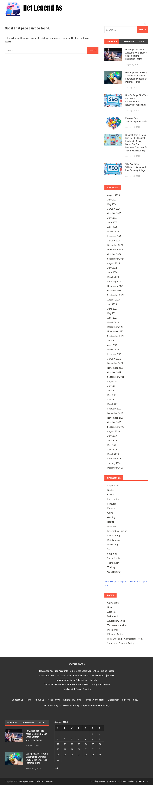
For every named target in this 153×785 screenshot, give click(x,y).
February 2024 (114, 281)
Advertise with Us (116, 620)
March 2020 (113, 454)
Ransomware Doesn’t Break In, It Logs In (76, 679)
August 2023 (113, 299)
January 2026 (114, 208)
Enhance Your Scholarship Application (136, 120)
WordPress (114, 781)
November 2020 (115, 417)
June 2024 (112, 272)
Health (110, 521)
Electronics (113, 499)
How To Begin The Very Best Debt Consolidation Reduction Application (136, 100)
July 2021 (112, 385)
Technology (113, 562)
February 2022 (114, 354)
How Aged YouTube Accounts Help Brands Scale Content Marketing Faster (136, 54)
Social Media (113, 558)
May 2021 (112, 394)
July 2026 (112, 199)
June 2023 (112, 308)
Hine (109, 607)
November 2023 (115, 285)
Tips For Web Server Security (76, 689)
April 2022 (112, 345)
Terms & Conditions (117, 625)
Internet (111, 526)
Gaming (111, 517)
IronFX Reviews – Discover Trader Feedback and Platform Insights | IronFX (76, 675)
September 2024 (115, 258)
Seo (109, 549)
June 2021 (112, 390)
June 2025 (112, 222)
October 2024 (114, 254)
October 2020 (114, 422)
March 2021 (113, 404)
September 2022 (115, 335)
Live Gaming (113, 535)
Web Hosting (114, 571)
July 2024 (112, 267)
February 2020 (114, 458)
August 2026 (113, 195)
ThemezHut (143, 781)
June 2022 (112, 340)
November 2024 (115, 249)
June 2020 (112, 440)
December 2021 (115, 363)
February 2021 (114, 408)
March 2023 (113, 322)
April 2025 (112, 226)
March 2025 (113, 231)
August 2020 (113, 431)
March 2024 (113, 276)
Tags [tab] (141, 41)
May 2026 (112, 204)
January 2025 (114, 240)
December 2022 (115, 326)
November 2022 (115, 331)
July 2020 (112, 435)
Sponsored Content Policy (120, 643)
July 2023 (112, 304)
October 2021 (114, 372)
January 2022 (114, 358)
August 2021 (113, 381)
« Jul (57, 767)
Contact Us (113, 602)
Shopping (112, 553)
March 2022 (113, 349)
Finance (111, 508)
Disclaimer (112, 629)
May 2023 (112, 313)
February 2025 (114, 235)
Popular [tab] (112, 41)
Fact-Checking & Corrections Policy (125, 638)
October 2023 (114, 290)
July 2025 (112, 217)
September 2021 (115, 376)
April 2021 (112, 399)
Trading (111, 567)
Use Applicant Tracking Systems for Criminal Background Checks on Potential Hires (136, 77)
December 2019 (115, 467)
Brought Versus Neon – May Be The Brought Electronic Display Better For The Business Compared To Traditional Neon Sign (136, 143)
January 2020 (114, 463)
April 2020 (112, 449)
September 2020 (115, 426)
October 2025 (114, 213)
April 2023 (112, 317)
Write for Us (113, 616)
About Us (112, 611)
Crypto (110, 494)
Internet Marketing (117, 530)
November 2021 (115, 367)
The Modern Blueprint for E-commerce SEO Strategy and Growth (76, 684)
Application (113, 485)
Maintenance (114, 539)
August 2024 (113, 263)
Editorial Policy (115, 634)
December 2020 (115, 413)
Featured (111, 503)
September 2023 (115, 294)
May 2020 (112, 444)
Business (111, 490)
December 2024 (115, 245)
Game (110, 512)
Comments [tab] (127, 41)
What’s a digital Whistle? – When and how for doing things (135, 167)
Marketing (112, 544)
